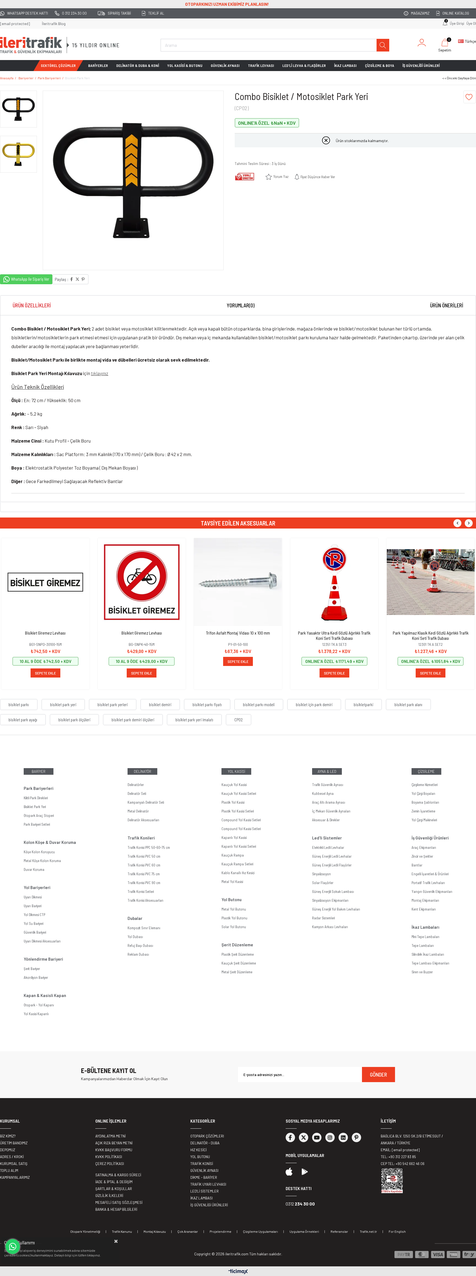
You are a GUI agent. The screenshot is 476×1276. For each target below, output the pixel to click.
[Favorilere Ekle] (470, 97)
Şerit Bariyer (32, 968)
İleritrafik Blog (54, 23)
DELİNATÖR (142, 771)
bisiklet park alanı (408, 704)
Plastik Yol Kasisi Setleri (237, 811)
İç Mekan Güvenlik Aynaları (331, 811)
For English (397, 1231)
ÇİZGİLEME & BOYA (379, 65)
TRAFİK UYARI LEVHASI (208, 1184)
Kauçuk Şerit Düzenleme (238, 963)
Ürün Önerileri (446, 305)
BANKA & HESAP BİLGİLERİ (116, 1209)
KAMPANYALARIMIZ (15, 1177)
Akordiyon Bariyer (36, 977)
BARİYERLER (98, 65)
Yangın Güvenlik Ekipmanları (432, 891)
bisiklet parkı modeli (259, 704)
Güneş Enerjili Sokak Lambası (333, 891)
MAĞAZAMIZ (420, 13)
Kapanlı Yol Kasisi (234, 837)
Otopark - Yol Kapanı (39, 1005)
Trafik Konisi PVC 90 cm (144, 883)
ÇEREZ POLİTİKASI (109, 1163)
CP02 (238, 719)
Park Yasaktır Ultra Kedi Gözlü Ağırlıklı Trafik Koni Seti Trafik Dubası (334, 635)
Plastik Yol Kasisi (232, 802)
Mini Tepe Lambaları (425, 936)
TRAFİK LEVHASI (261, 65)
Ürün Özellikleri (32, 305)
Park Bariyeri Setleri (37, 824)
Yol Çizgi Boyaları (423, 793)
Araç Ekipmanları (424, 847)
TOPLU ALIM (9, 1170)
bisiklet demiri (160, 704)
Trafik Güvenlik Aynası (327, 784)
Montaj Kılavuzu (155, 1231)
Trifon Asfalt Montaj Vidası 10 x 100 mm (238, 632)
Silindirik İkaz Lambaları (428, 954)
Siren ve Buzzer (422, 972)
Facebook (290, 1137)
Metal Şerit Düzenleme (236, 972)
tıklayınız (99, 373)
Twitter (303, 1137)
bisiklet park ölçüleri (74, 719)
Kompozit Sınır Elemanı (144, 928)
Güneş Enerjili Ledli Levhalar (331, 856)
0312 (300, 1203)
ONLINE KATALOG (455, 13)
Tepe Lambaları (423, 945)
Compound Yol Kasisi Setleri (241, 820)
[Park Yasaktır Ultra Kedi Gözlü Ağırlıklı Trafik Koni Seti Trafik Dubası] (334, 582)
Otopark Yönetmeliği (85, 1231)
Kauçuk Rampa (232, 855)
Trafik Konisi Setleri (141, 891)
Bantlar (417, 865)
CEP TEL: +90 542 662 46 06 (402, 1163)
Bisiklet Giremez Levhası (45, 632)
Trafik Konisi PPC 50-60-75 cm (149, 847)
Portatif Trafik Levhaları (428, 883)
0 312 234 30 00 (74, 13)
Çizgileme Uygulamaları (260, 1231)
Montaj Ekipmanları (425, 900)
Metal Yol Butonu (233, 909)
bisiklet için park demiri (314, 704)
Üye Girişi (457, 23)
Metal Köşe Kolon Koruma (42, 860)
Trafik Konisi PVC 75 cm (144, 874)
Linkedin (343, 1137)
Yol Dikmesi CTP (34, 914)
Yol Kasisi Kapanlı (36, 1014)
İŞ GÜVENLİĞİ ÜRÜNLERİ (421, 65)
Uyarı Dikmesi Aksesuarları (42, 941)
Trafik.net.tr (368, 1231)
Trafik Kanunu (122, 1231)
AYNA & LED (327, 771)
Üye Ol (471, 23)
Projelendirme (220, 1231)
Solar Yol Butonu (233, 927)
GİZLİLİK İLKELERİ (109, 1195)
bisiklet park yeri (63, 704)
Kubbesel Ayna (323, 793)
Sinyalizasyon (321, 874)
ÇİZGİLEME (426, 771)
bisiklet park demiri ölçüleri (133, 719)
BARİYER (38, 771)
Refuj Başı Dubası (140, 945)
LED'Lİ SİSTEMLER (204, 1191)
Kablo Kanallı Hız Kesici (237, 873)
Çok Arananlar (187, 1231)
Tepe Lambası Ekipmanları (430, 963)
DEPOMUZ (7, 1150)
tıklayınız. (94, 1255)
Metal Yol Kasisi (232, 881)
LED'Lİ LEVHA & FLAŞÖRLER (304, 65)
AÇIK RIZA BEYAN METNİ (113, 1143)
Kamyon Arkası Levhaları (330, 927)
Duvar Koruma (34, 869)
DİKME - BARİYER (203, 1177)
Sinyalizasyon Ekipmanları (330, 900)
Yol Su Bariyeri (33, 923)
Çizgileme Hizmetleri (424, 784)
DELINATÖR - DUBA (205, 1143)
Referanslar (339, 1231)
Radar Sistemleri (323, 918)
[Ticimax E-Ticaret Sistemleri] (238, 1272)
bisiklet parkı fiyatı (207, 704)
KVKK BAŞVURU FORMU (113, 1150)
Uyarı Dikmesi (33, 897)
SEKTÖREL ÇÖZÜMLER (58, 65)
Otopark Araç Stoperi (39, 815)
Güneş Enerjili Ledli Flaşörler (331, 865)
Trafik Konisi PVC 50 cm (144, 856)
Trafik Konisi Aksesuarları (145, 900)
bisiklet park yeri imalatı (194, 719)
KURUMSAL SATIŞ (14, 1163)
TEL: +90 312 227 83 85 (398, 1157)
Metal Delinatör (138, 811)
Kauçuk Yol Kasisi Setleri (238, 793)
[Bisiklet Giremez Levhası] (45, 582)
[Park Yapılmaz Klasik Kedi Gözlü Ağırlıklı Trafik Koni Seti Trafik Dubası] (430, 582)
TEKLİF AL (156, 13)
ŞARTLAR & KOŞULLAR (113, 1188)
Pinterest (356, 1137)
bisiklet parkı (19, 704)
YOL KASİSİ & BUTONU (184, 65)
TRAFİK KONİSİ (201, 1163)
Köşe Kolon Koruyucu (39, 852)
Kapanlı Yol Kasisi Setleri (238, 846)
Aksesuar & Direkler (326, 820)
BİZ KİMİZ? (8, 1136)
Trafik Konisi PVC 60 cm (144, 865)
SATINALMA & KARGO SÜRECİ (118, 1175)
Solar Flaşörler (322, 883)
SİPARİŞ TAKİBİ (119, 13)
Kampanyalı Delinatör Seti (146, 802)
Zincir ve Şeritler (422, 856)
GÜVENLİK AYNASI (225, 65)
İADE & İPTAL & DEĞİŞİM (113, 1182)
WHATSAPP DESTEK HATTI (27, 13)
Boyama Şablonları (425, 802)
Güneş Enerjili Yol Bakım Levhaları (336, 909)
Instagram (330, 1137)
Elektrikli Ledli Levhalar (328, 847)
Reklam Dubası (138, 954)
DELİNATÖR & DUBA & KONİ (137, 65)
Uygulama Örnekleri (304, 1231)
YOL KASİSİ (236, 771)
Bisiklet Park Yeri (35, 806)
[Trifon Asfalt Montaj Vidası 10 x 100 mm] (238, 582)
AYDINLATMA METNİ (110, 1136)
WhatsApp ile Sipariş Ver (30, 279)
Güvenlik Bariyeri (35, 932)
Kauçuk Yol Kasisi (234, 784)
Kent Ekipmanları (424, 909)
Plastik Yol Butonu (234, 918)
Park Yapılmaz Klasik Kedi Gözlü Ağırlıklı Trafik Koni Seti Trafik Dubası (431, 635)
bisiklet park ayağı (23, 719)
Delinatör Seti (137, 793)
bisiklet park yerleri (113, 704)
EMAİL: (400, 1150)
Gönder (378, 1074)
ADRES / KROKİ (12, 1157)
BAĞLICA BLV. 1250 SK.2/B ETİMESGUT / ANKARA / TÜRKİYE (412, 1139)
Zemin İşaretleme (423, 811)
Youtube (316, 1137)
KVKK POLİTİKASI (108, 1157)
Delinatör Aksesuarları (143, 820)
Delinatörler (136, 784)
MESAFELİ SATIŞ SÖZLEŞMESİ (118, 1202)
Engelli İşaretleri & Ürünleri (430, 874)
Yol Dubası (135, 936)
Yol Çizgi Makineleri (424, 820)
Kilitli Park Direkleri (36, 798)
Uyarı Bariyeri (32, 906)
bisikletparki (363, 704)
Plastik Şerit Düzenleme (237, 954)
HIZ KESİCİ (198, 1150)
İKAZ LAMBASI (345, 65)
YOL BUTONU (200, 1157)
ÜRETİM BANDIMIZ (14, 1143)
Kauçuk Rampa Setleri (237, 864)
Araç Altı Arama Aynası (328, 802)
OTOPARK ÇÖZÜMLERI (207, 1136)
